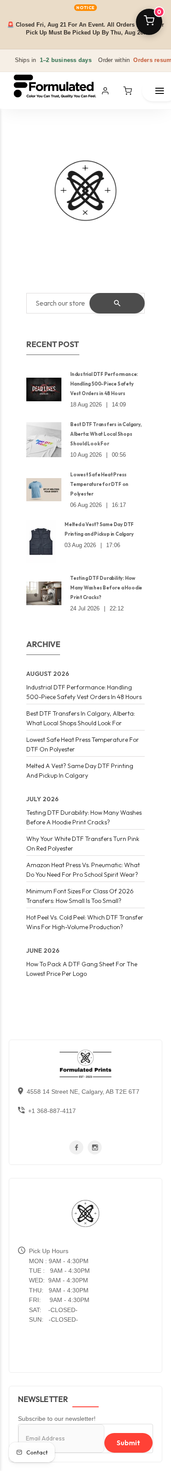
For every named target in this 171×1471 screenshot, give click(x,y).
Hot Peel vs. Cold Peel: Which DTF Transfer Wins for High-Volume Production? (84, 922)
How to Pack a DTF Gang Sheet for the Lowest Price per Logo (81, 969)
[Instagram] (95, 1148)
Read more (59, 231)
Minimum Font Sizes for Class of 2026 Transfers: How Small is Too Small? (80, 896)
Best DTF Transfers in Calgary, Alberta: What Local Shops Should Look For (105, 434)
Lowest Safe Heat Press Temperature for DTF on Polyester (99, 484)
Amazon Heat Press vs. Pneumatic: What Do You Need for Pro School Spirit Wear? (83, 869)
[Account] (105, 91)
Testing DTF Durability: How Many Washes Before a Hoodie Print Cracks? (106, 587)
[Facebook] (76, 1148)
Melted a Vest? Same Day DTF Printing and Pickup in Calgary (99, 529)
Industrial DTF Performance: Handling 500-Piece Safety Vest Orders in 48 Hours (104, 383)
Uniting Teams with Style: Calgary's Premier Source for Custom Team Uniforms (81, 198)
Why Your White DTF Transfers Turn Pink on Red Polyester (82, 843)
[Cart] (127, 91)
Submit (128, 1442)
